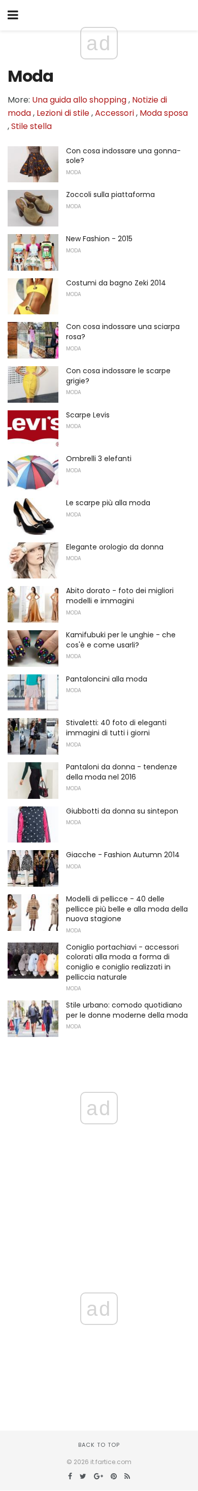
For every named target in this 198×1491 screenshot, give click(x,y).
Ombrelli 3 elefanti (98, 458)
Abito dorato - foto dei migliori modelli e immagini (120, 596)
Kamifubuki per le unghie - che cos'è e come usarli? (121, 640)
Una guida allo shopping (79, 100)
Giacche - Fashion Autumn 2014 (123, 855)
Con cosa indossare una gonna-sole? (123, 156)
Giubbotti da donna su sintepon (122, 811)
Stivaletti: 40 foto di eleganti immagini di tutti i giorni (116, 728)
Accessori (114, 113)
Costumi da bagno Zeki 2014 (116, 283)
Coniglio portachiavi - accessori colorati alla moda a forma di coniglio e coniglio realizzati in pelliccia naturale (122, 962)
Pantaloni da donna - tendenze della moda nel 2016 (121, 772)
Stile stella (31, 126)
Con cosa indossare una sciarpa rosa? (123, 331)
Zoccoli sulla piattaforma (110, 194)
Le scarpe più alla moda (108, 503)
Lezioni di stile (63, 113)
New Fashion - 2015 (99, 239)
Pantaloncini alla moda (106, 679)
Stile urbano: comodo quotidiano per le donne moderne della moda (127, 1010)
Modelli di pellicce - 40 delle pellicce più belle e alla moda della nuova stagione (127, 909)
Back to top (99, 1445)
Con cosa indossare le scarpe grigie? (118, 376)
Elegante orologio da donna (114, 547)
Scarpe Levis (88, 415)
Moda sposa (164, 113)
